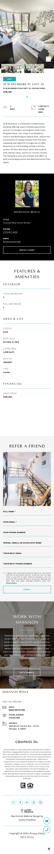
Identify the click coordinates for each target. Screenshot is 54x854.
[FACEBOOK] (20, 802)
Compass (15, 752)
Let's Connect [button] (27, 672)
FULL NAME (8, 511)
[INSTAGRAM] (13, 802)
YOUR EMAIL (9, 522)
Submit (27, 589)
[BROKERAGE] (40, 802)
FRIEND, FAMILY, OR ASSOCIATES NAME (22, 542)
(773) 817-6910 (10, 232)
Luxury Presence (27, 819)
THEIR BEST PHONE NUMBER (17, 563)
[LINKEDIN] (27, 802)
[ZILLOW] (33, 802)
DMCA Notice (27, 837)
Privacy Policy (11, 583)
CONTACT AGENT (27, 250)
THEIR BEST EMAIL (12, 553)
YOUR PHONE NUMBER (14, 532)
